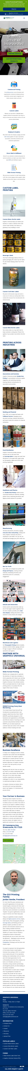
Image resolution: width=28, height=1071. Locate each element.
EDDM (9, 160)
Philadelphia (6, 942)
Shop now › (14, 9)
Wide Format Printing (14, 172)
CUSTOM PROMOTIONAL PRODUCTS (14, 60)
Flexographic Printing (10, 645)
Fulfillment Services (8, 416)
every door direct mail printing (10, 532)
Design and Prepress (8, 571)
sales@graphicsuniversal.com (10, 835)
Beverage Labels (8, 255)
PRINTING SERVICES (14, 53)
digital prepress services (14, 919)
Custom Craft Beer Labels (11, 291)
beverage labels (9, 456)
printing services (9, 92)
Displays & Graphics (14, 132)
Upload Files (7, 1036)
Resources (6, 1031)
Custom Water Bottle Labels (11, 219)
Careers (6, 1028)
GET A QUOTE (8, 840)
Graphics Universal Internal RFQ (12, 1058)
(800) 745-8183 (11, 830)
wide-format (7, 136)
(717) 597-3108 (10, 832)
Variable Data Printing (10, 492)
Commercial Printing (14, 89)
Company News (8, 1023)
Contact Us (6, 1026)
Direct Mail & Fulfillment (14, 153)
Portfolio (6, 1033)
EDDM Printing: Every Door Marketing (12, 707)
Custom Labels (14, 111)
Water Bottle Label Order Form (12, 1055)
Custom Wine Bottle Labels (11, 327)
